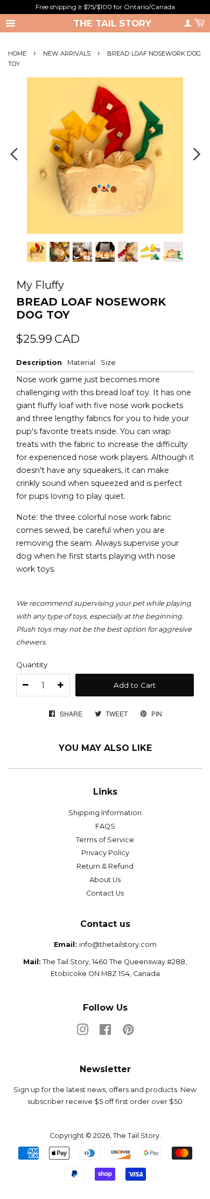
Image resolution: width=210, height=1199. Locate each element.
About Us (105, 880)
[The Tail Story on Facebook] (105, 1032)
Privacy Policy (105, 853)
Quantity (31, 664)
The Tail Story (112, 23)
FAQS (105, 826)
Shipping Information (105, 813)
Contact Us (105, 893)
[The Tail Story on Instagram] (82, 1032)
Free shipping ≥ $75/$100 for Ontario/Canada (105, 7)
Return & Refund (105, 866)
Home (17, 53)
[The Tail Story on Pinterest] (128, 1032)
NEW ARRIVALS (67, 53)
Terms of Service (105, 840)
